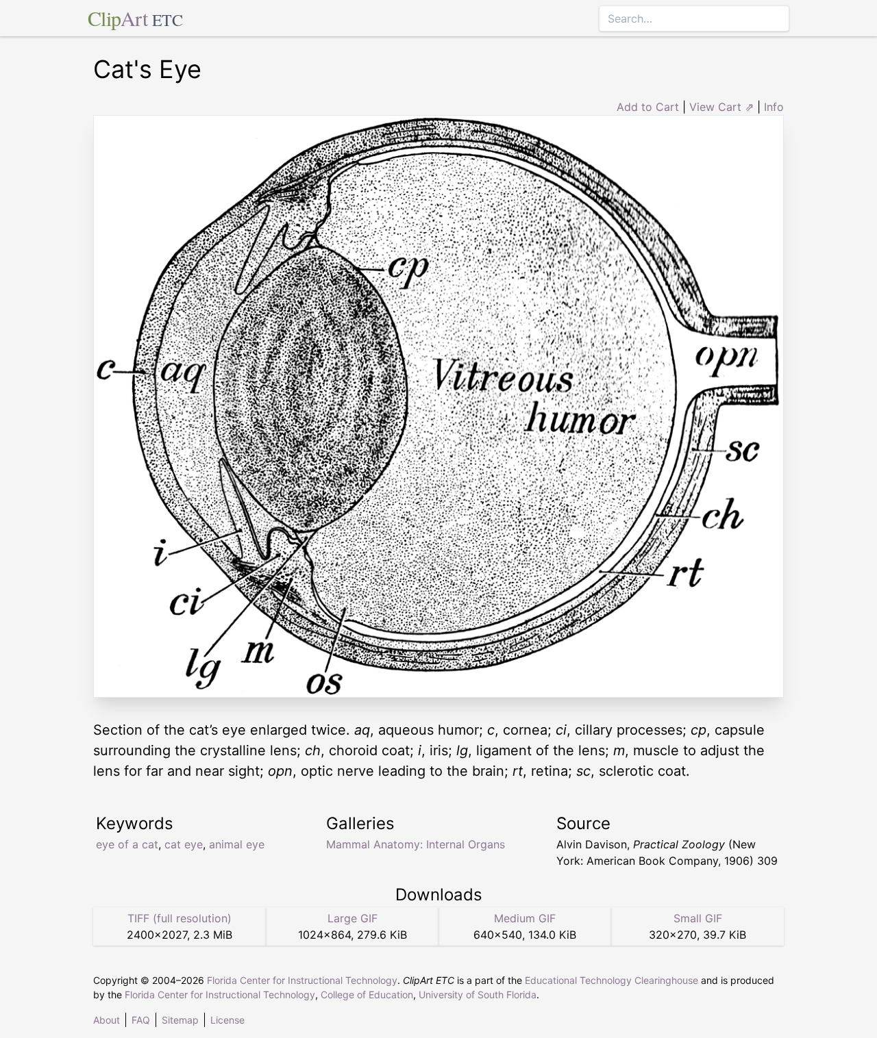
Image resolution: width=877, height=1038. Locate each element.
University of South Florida (477, 994)
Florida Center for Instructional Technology (302, 980)
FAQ (141, 1020)
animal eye (236, 844)
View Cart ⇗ (721, 107)
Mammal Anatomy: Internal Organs (415, 844)
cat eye (183, 844)
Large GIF (353, 918)
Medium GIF (525, 918)
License (227, 1020)
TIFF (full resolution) (179, 918)
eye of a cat (127, 844)
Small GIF (698, 918)
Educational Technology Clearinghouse (611, 980)
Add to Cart (648, 107)
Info (774, 107)
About (106, 1020)
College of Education (367, 994)
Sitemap (180, 1020)
